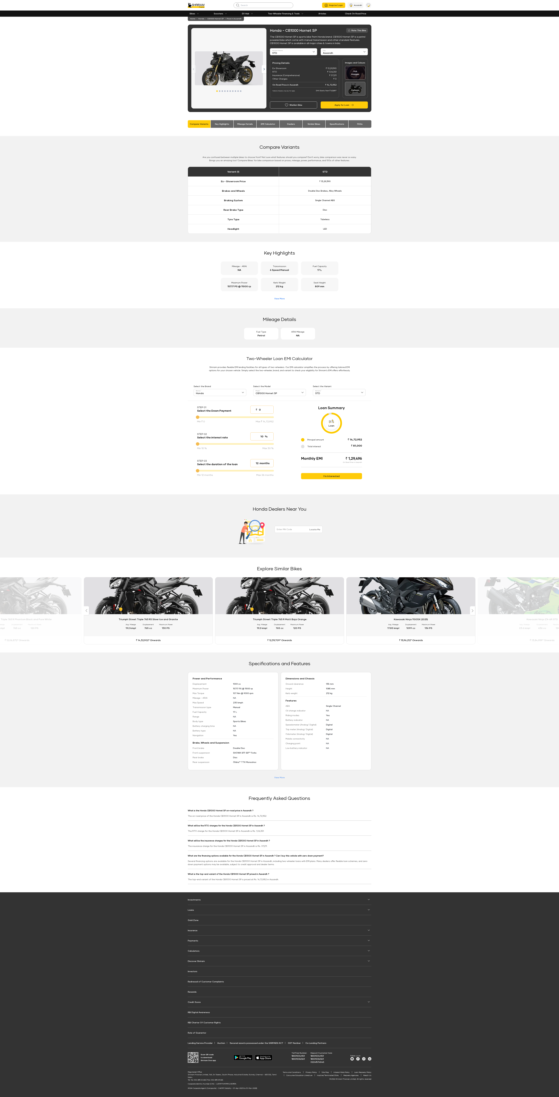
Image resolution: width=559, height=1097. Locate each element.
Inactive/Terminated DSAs (328, 1075)
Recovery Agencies (351, 1075)
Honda (201, 19)
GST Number (294, 1043)
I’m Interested (331, 476)
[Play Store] (243, 1057)
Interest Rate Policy (342, 1072)
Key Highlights (222, 124)
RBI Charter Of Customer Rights (204, 1022)
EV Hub (245, 13)
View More (279, 298)
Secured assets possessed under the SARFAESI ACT (256, 1043)
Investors (192, 971)
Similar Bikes (314, 124)
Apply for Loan (342, 105)
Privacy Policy (311, 1072)
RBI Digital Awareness (199, 1012)
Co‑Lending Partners (315, 1043)
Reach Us (367, 1075)
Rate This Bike (358, 30)
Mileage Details (245, 124)
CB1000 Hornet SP (215, 19)
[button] (217, 91)
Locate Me (314, 529)
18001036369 (298, 1059)
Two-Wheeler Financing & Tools (284, 13)
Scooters (218, 13)
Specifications (337, 124)
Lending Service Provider (200, 1043)
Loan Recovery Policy (362, 1072)
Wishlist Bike (296, 105)
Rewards (192, 992)
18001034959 (298, 1056)
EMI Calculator (268, 124)
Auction (221, 1043)
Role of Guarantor (197, 1032)
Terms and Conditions (292, 1072)
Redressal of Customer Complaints (206, 981)
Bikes (192, 13)
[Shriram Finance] (196, 5)
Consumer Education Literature (299, 1075)
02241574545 (317, 1062)
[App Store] (264, 1058)
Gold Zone (193, 920)
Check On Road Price (355, 13)
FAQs (360, 124)
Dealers (291, 124)
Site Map (325, 1072)
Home (192, 19)
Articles (322, 13)
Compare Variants (199, 124)
